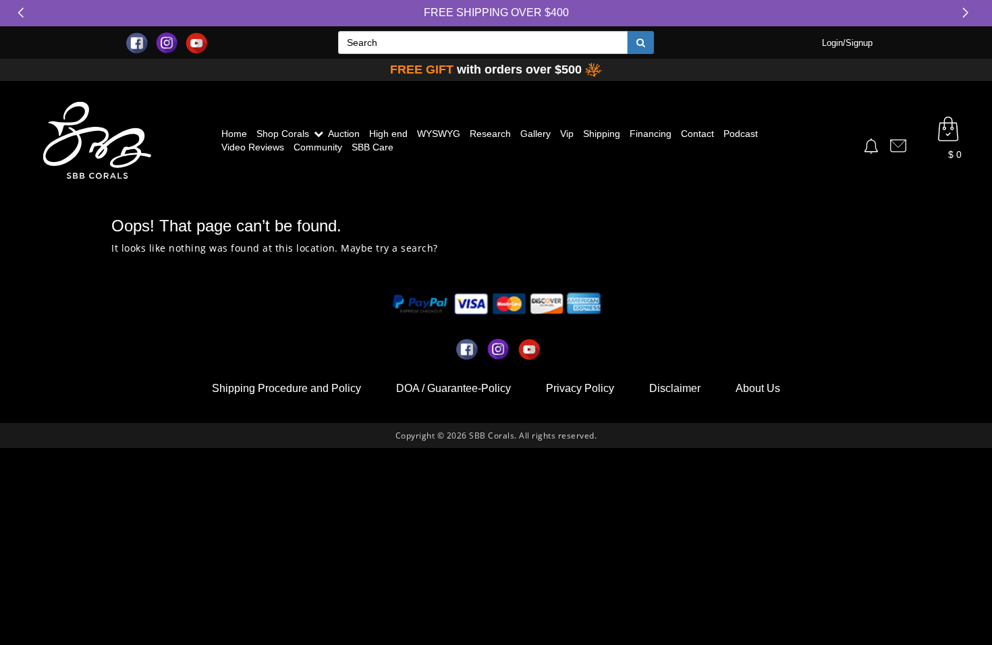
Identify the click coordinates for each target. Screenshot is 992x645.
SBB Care (372, 147)
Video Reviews (252, 147)
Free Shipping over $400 (496, 12)
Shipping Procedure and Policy (286, 388)
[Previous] (23, 13)
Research (490, 133)
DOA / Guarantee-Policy (453, 388)
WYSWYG (438, 133)
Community (318, 147)
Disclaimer (674, 388)
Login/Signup (847, 43)
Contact (697, 133)
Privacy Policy (580, 388)
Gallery (535, 133)
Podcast (740, 133)
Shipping (601, 133)
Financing (650, 133)
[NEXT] (968, 13)
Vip (567, 133)
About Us (758, 388)
